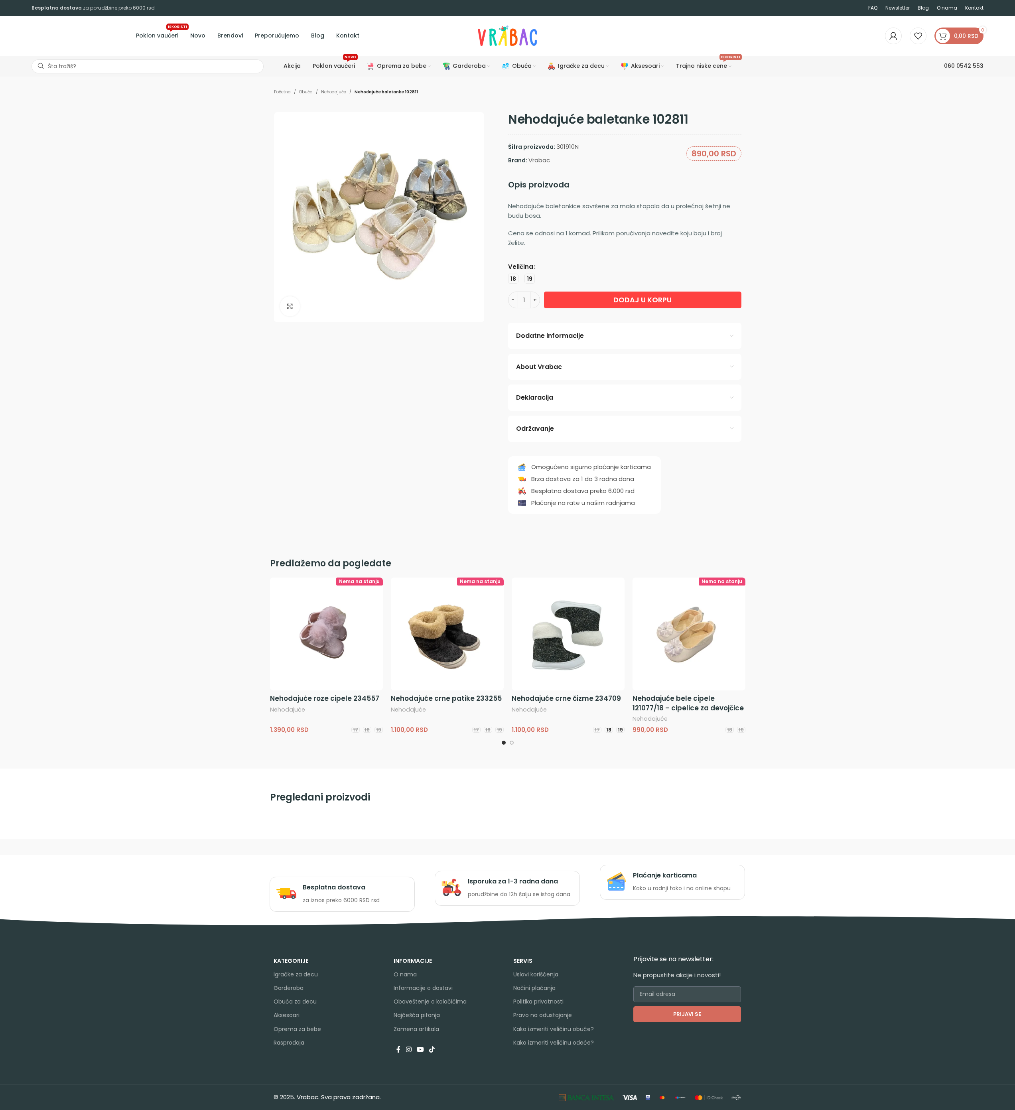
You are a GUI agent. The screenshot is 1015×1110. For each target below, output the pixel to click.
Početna (282, 92)
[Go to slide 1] (504, 743)
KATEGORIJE (291, 961)
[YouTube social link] (420, 1050)
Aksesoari (287, 1015)
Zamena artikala (416, 1029)
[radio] (513, 279)
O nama (405, 974)
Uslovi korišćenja (535, 974)
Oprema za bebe (297, 1029)
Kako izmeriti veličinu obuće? (553, 1029)
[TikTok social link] (432, 1050)
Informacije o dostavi (423, 988)
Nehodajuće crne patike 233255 (446, 698)
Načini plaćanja (534, 988)
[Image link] (586, 1097)
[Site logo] (508, 35)
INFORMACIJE (413, 961)
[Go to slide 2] (512, 743)
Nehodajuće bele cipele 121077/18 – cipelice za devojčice (688, 703)
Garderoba (289, 988)
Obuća (306, 92)
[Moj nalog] (893, 36)
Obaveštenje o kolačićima (430, 1002)
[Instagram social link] (408, 1050)
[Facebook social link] (398, 1050)
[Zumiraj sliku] (290, 306)
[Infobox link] (342, 894)
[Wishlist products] (918, 36)
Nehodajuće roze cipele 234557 (324, 698)
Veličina (520, 266)
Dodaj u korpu (642, 300)
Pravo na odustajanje (542, 1015)
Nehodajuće (333, 92)
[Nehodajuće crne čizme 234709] (568, 634)
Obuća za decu (295, 1002)
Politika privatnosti (538, 1002)
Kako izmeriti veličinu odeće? (553, 1043)
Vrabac (539, 160)
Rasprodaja (289, 1043)
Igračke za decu (296, 974)
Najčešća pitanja (417, 1015)
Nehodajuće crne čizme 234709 (566, 698)
